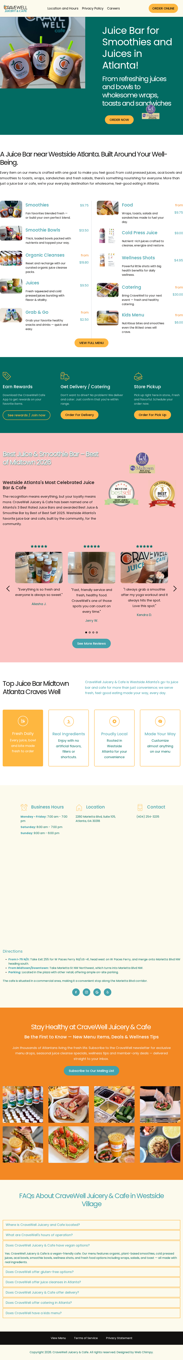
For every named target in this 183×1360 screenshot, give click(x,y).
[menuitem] (63, 8)
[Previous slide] (8, 588)
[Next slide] (175, 588)
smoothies (8, 178)
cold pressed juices (140, 172)
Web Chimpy (144, 1352)
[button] (91, 1224)
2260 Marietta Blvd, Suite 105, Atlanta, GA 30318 (96, 819)
